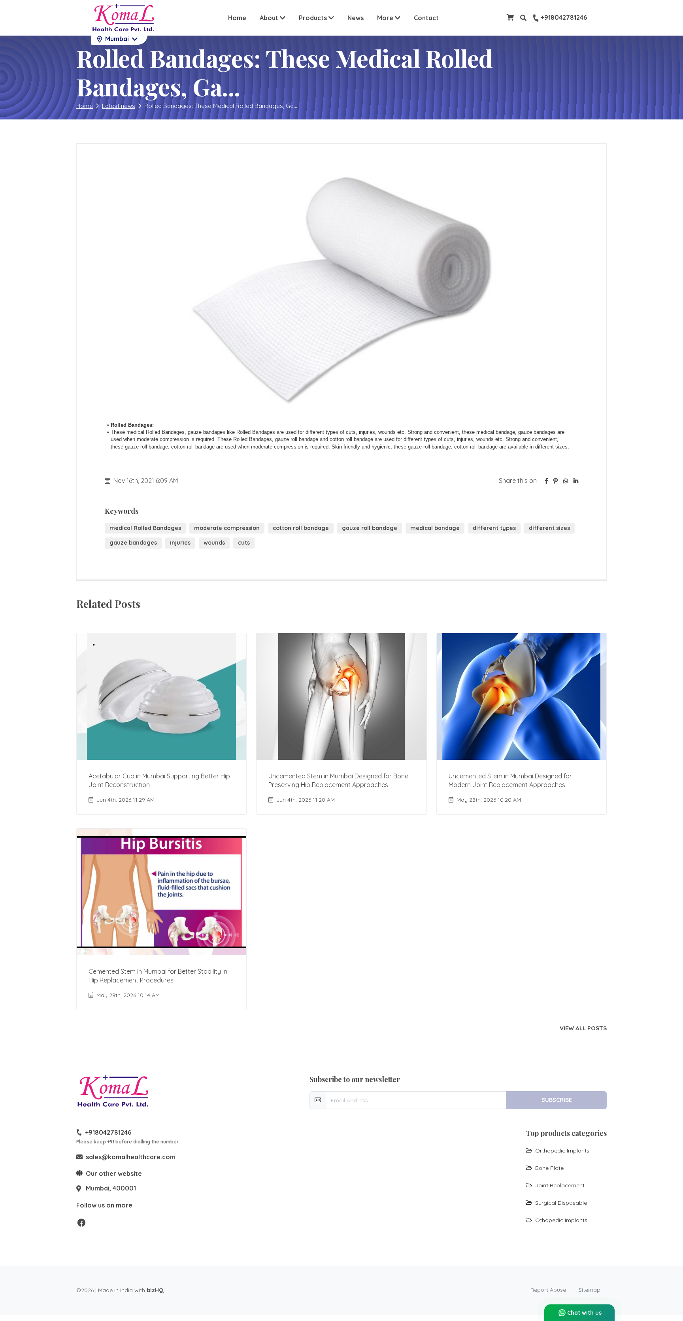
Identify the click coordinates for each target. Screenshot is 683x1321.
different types (494, 528)
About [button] (270, 18)
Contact (426, 18)
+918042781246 (564, 18)
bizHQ (155, 1290)
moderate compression (227, 528)
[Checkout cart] (510, 17)
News (355, 18)
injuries (180, 542)
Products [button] (313, 18)
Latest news (118, 106)
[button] (523, 18)
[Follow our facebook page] (81, 1222)
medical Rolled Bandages (145, 528)
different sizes (549, 528)
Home (237, 18)
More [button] (391, 17)
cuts (244, 542)
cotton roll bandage (301, 528)
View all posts (583, 1028)
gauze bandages (133, 542)
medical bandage (435, 528)
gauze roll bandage (369, 528)
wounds (214, 542)
